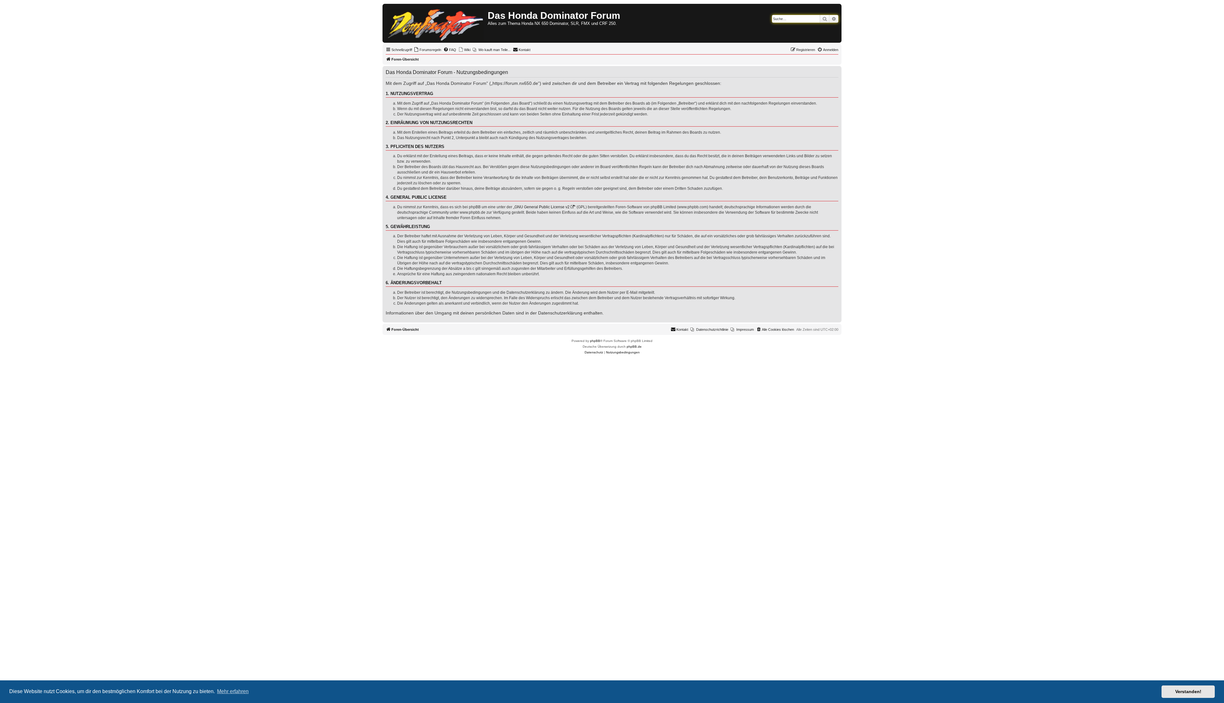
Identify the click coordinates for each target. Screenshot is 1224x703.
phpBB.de (634, 346)
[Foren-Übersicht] (436, 23)
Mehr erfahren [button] (233, 691)
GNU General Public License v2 (542, 207)
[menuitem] (427, 50)
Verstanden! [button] (1188, 691)
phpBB (595, 341)
